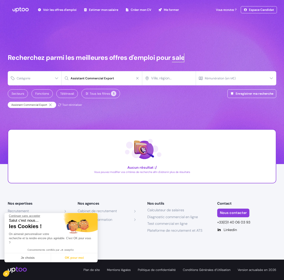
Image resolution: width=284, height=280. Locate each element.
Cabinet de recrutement (97, 211)
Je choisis (28, 257)
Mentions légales (119, 270)
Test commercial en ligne (167, 223)
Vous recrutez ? (226, 10)
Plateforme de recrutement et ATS (174, 230)
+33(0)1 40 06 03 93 (233, 222)
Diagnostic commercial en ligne (172, 217)
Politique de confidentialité (157, 270)
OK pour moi (74, 257)
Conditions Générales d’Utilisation (207, 270)
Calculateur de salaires (165, 210)
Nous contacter (233, 212)
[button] (9, 272)
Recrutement (18, 211)
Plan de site (91, 270)
